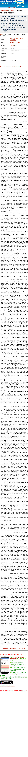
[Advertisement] (14, 707)
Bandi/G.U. (21, 7)
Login (8, 7)
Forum (19, 5)
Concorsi (20, 3)
